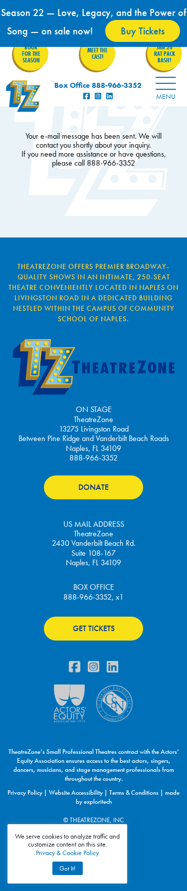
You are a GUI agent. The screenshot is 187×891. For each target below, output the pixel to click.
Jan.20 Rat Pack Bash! (164, 53)
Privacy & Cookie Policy (67, 852)
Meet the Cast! (97, 53)
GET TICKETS (94, 628)
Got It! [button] (67, 868)
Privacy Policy (24, 792)
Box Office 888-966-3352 (98, 85)
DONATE (93, 487)
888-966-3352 (93, 457)
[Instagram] (93, 669)
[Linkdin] (112, 669)
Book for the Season (31, 53)
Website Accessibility (76, 792)
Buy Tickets (143, 30)
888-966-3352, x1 (93, 597)
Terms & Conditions (134, 792)
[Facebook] (74, 669)
